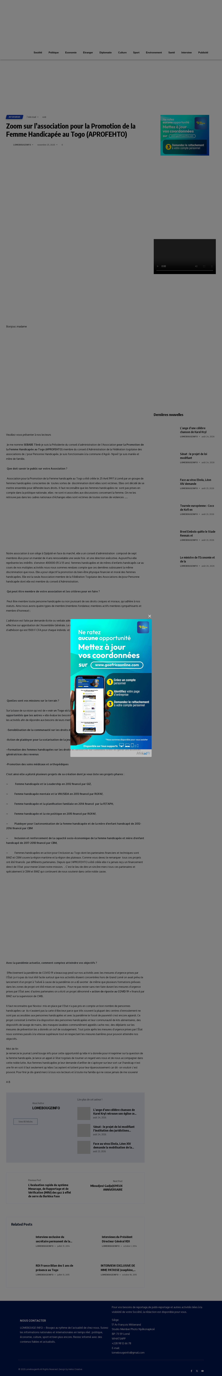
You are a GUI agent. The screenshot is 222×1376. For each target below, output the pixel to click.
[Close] (150, 616)
